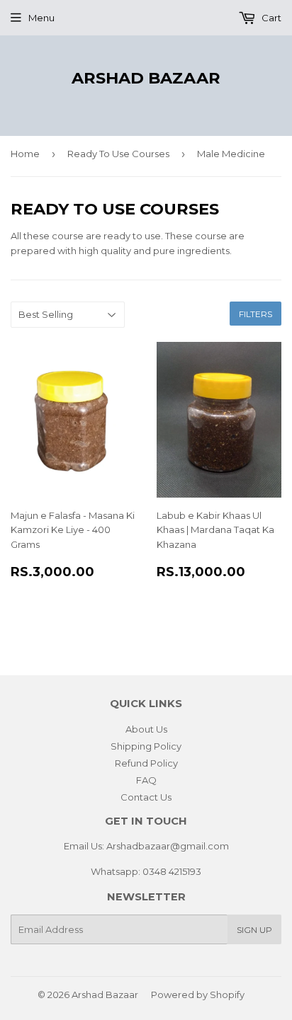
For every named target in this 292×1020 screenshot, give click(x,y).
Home (25, 153)
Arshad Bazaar (146, 78)
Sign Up (254, 929)
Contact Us (146, 797)
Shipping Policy (146, 746)
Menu (41, 17)
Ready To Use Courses (118, 153)
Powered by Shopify (198, 994)
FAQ (146, 780)
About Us (146, 729)
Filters (255, 314)
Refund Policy (146, 763)
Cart (270, 17)
